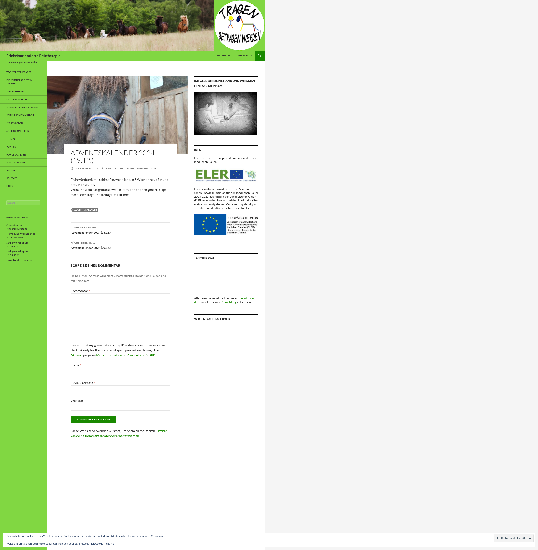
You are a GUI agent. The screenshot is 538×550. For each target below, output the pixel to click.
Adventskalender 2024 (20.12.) (91, 245)
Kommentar (80, 291)
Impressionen (14, 123)
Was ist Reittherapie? (18, 72)
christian (110, 168)
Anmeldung (229, 302)
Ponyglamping (15, 162)
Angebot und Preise (18, 130)
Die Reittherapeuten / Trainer (19, 82)
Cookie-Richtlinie (104, 543)
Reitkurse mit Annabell (20, 115)
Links (9, 186)
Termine (11, 138)
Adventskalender (85, 209)
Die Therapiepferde (17, 99)
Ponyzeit (11, 146)
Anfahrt (11, 170)
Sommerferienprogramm (22, 107)
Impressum (223, 55)
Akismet (77, 355)
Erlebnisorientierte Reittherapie (33, 55)
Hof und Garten (16, 154)
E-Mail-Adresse (83, 383)
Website (77, 400)
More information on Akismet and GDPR (125, 355)
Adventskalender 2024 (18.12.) (91, 230)
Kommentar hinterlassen (140, 168)
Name (76, 365)
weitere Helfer (15, 91)
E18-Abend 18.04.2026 (19, 260)
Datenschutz (244, 55)
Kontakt (11, 178)
